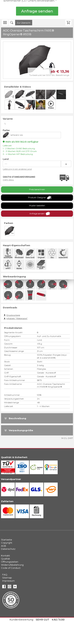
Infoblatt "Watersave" (17, 318)
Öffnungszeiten (9, 561)
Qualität (5, 558)
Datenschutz (8, 548)
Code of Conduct (10, 567)
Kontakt (5, 555)
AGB (3, 545)
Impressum (8, 580)
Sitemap (7, 577)
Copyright (6, 542)
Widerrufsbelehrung (12, 564)
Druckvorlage (13, 315)
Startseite (6, 539)
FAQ (4, 574)
